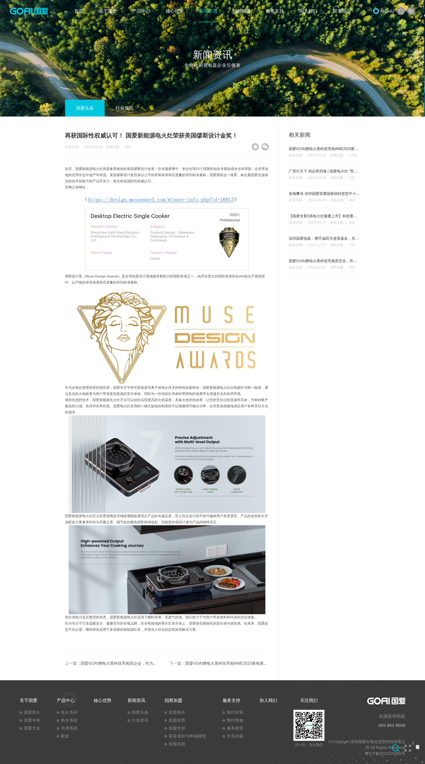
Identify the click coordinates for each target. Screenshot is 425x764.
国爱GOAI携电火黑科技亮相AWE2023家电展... (226, 663)
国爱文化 (32, 728)
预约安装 (235, 712)
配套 (65, 736)
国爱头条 (85, 108)
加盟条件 (177, 712)
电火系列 (69, 712)
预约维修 (235, 720)
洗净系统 (69, 728)
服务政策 (235, 728)
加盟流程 (177, 744)
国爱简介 (32, 712)
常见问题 (235, 736)
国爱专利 (32, 720)
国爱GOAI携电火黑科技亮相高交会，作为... (118, 663)
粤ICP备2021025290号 (385, 753)
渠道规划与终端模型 (187, 736)
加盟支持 (177, 728)
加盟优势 (177, 720)
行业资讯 (124, 108)
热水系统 (69, 720)
